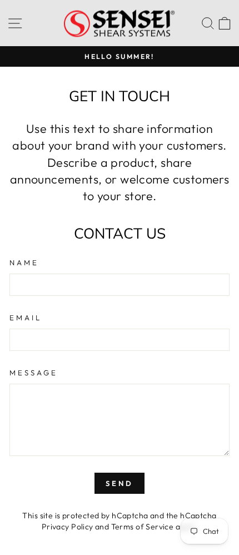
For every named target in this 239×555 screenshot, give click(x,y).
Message (33, 372)
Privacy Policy (67, 527)
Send (119, 483)
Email (25, 317)
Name (24, 262)
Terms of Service (142, 527)
